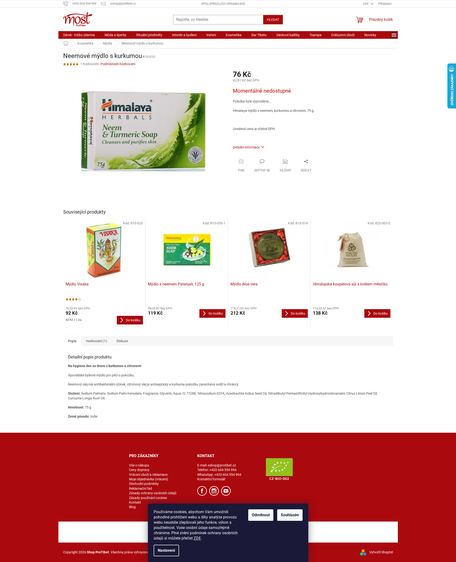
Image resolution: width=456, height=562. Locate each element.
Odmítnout (261, 515)
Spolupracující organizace (223, 4)
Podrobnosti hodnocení (118, 64)
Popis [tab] (72, 341)
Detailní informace (246, 147)
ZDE (197, 538)
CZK (366, 4)
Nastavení (166, 550)
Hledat (273, 20)
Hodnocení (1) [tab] (96, 341)
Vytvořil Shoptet (381, 552)
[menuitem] (79, 35)
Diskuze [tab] (122, 341)
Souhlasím (290, 515)
